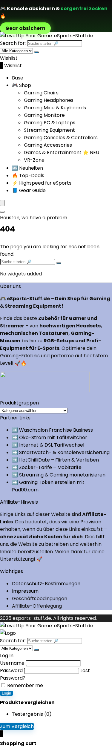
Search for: (13, 43)
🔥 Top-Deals (28, 175)
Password (11, 670)
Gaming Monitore (44, 115)
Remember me (24, 685)
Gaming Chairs (41, 92)
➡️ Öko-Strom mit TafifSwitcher (49, 437)
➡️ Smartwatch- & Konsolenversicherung (61, 452)
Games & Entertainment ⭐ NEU (61, 152)
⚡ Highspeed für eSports (41, 183)
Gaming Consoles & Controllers (61, 137)
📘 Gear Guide (29, 190)
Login (6, 693)
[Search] (2, 212)
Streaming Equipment (49, 130)
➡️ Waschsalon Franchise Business (52, 430)
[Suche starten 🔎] (36, 52)
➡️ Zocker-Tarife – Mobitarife (47, 467)
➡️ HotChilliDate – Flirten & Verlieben (55, 459)
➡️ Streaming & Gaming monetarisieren (58, 474)
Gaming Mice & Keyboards (55, 107)
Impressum (25, 591)
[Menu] (2, 203)
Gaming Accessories (48, 145)
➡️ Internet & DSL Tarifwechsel (48, 445)
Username (12, 663)
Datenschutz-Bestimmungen (46, 583)
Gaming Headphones (48, 100)
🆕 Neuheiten (27, 168)
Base (17, 77)
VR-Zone (34, 160)
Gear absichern (25, 28)
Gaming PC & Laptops (49, 122)
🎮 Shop (21, 85)
